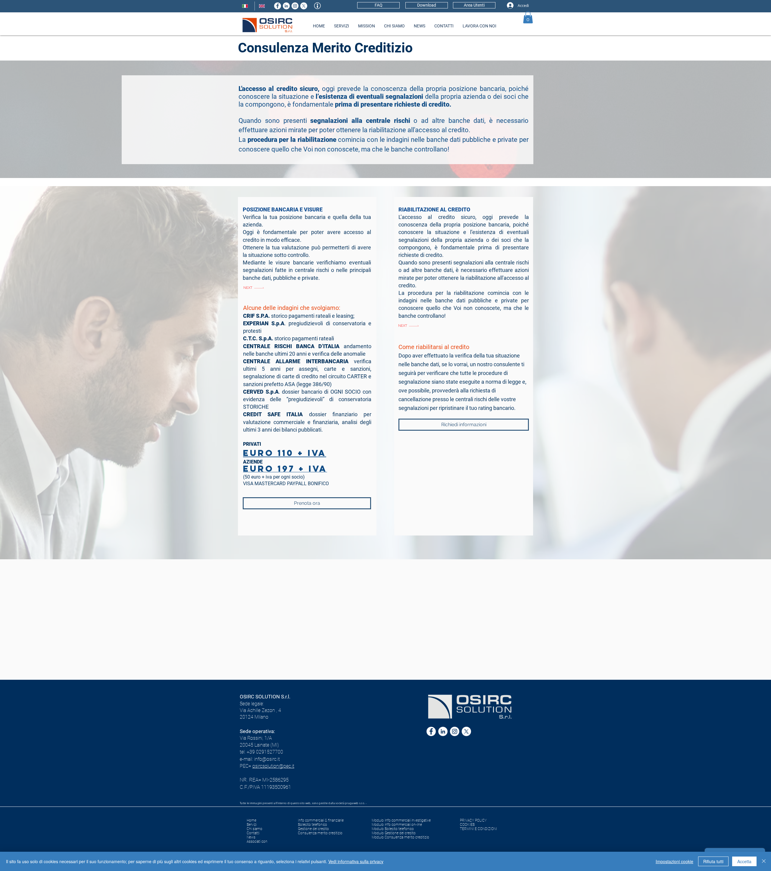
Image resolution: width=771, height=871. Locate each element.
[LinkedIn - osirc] (286, 5)
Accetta (744, 861)
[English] (262, 6)
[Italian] (246, 6)
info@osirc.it (267, 759)
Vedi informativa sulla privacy (355, 861)
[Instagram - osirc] (295, 5)
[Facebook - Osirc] (277, 5)
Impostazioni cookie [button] (674, 861)
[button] (528, 17)
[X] (303, 5)
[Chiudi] (763, 861)
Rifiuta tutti (713, 861)
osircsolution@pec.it (273, 766)
